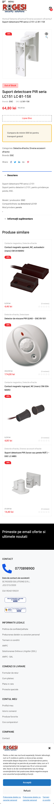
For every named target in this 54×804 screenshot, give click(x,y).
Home (5, 18)
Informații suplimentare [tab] (20, 219)
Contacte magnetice (13, 243)
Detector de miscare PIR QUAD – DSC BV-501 (25, 318)
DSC (11, 101)
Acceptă (27, 782)
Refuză (27, 790)
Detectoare (24, 314)
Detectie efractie (17, 18)
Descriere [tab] (12, 175)
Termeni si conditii (46, 799)
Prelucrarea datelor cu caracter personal (12, 799)
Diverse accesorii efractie (38, 18)
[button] (49, 748)
